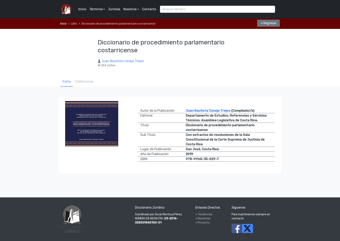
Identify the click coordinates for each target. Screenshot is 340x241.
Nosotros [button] (130, 9)
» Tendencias (203, 214)
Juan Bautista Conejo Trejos (123, 61)
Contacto (149, 9)
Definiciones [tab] (84, 81)
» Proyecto (202, 222)
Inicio (82, 9)
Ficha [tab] (67, 81)
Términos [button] (96, 9)
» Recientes (203, 218)
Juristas (114, 9)
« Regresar (268, 23)
